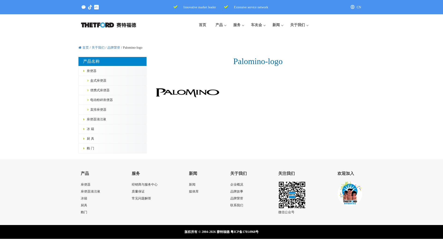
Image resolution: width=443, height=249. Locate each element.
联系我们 (236, 205)
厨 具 (90, 138)
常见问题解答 (141, 198)
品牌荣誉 (236, 198)
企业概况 (236, 184)
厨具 (84, 205)
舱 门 (90, 148)
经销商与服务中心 (145, 184)
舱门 (84, 212)
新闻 (192, 184)
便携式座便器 (100, 90)
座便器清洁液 (96, 119)
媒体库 (194, 191)
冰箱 (84, 198)
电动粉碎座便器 (101, 100)
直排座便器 (98, 109)
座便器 (91, 71)
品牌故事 (236, 191)
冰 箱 (90, 129)
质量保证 (138, 191)
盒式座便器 (98, 80)
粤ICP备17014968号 (244, 232)
